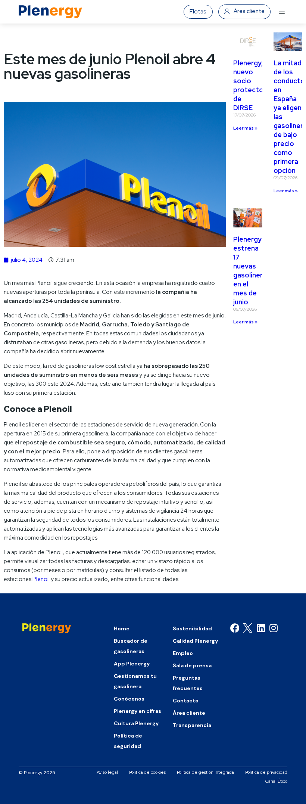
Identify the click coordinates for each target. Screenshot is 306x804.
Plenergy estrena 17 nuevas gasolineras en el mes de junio (251, 270)
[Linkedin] (260, 628)
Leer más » (245, 128)
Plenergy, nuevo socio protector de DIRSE (249, 85)
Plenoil (41, 579)
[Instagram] (273, 628)
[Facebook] (235, 628)
